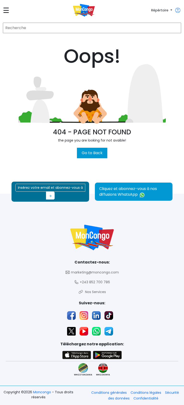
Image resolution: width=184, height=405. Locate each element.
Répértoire (160, 10)
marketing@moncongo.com (94, 272)
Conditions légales (146, 392)
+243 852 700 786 (94, 282)
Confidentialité (145, 398)
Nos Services (94, 291)
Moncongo (42, 392)
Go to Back (92, 153)
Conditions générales (109, 392)
